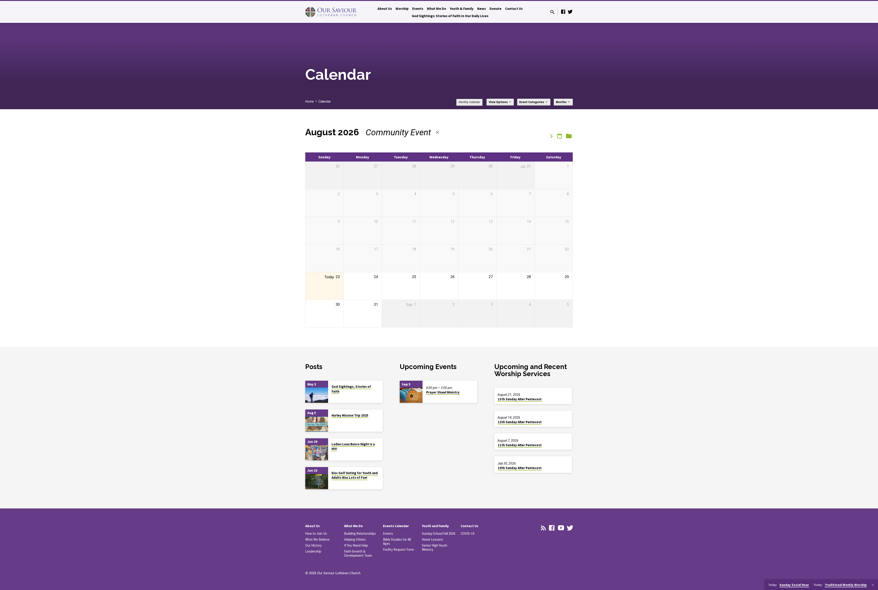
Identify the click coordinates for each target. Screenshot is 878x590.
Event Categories (532, 102)
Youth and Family (435, 526)
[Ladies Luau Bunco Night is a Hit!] (316, 452)
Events (417, 8)
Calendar (325, 101)
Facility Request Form (398, 549)
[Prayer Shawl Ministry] (411, 395)
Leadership (313, 551)
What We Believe (317, 539)
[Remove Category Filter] (437, 132)
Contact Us (514, 8)
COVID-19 (467, 533)
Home (309, 101)
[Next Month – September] (551, 136)
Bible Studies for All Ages (397, 541)
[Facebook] (563, 11)
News (481, 8)
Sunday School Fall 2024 (438, 533)
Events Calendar (396, 526)
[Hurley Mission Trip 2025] (316, 424)
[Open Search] (552, 12)
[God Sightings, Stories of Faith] (316, 395)
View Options (499, 102)
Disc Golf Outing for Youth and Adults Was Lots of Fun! (355, 475)
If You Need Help (356, 545)
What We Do (436, 8)
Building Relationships (360, 533)
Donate (495, 8)
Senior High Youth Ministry (434, 547)
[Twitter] (570, 11)
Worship (402, 8)
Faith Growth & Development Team (358, 553)
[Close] (872, 585)
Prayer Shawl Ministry (443, 392)
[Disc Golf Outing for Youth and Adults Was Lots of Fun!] (316, 481)
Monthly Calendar (469, 102)
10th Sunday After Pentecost (520, 468)
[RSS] (543, 528)
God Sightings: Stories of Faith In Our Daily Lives (450, 16)
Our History (313, 545)
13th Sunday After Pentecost (520, 399)
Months (561, 102)
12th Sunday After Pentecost (520, 422)
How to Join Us (316, 533)
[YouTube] (561, 528)
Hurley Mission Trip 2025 (350, 415)
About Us (384, 8)
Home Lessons (432, 539)
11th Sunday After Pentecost (520, 445)
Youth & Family (462, 8)
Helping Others (355, 539)
